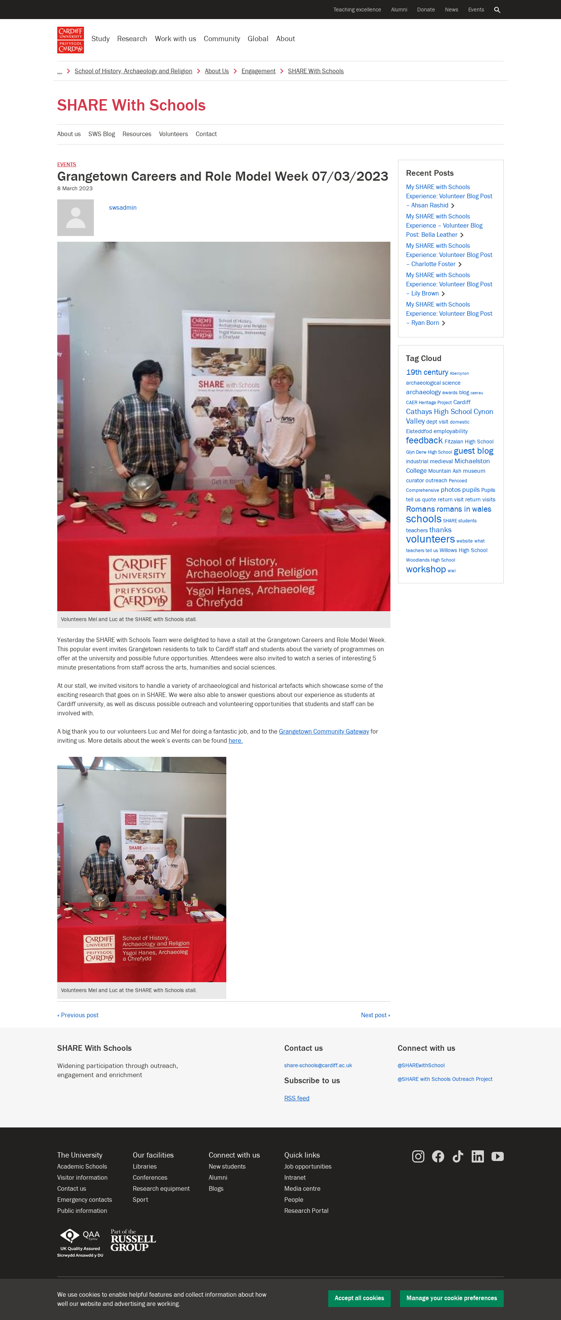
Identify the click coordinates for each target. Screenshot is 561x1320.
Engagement (259, 71)
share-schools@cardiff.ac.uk (318, 1065)
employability (451, 431)
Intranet (295, 1178)
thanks (440, 530)
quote (429, 499)
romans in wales (464, 509)
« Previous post (77, 1015)
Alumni (399, 9)
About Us (217, 71)
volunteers (430, 539)
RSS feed (297, 1098)
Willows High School (463, 550)
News (451, 9)
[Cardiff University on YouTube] (498, 1156)
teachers (417, 530)
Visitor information (82, 1178)
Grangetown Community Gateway (324, 731)
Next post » (375, 1015)
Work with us (175, 38)
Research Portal (306, 1211)
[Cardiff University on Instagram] (418, 1156)
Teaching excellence (357, 9)
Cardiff (462, 402)
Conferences (150, 1178)
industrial (417, 461)
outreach (436, 480)
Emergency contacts (84, 1200)
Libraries (145, 1167)
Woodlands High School (430, 560)
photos (451, 490)
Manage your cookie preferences (451, 1298)
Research (132, 38)
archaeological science (433, 383)
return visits (480, 499)
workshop (426, 569)
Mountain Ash (444, 471)
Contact (206, 134)
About (285, 38)
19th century (427, 372)
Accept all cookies (359, 1298)
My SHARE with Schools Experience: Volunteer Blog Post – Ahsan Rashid (449, 196)
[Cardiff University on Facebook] (438, 1156)
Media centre (302, 1189)
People (293, 1200)
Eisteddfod (419, 431)
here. (236, 741)
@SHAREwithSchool (421, 1065)
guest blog (473, 451)
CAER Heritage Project (429, 402)
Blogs (216, 1189)
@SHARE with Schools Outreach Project (445, 1079)
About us (69, 134)
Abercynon (459, 373)
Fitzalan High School (469, 441)
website (464, 541)
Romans (420, 509)
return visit (451, 499)
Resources (137, 134)
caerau (477, 393)
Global (258, 38)
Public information (82, 1211)
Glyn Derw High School (429, 452)
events (66, 164)
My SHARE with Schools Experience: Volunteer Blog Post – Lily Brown (449, 284)
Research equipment (161, 1189)
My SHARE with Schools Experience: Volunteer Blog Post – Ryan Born (449, 314)
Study (101, 38)
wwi (452, 570)
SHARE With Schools (316, 71)
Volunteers (173, 134)
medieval (441, 461)
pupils (471, 490)
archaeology (423, 392)
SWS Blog (102, 134)
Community (222, 38)
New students (227, 1167)
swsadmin (123, 208)
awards (450, 392)
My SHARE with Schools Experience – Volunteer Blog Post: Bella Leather (444, 226)
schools (424, 518)
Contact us (71, 1189)
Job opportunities (308, 1167)
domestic (459, 422)
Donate (426, 9)
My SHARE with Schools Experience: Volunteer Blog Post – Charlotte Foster (449, 255)
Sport (140, 1200)
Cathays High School (439, 412)
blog (464, 392)
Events (476, 9)
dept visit (437, 422)
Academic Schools (82, 1167)
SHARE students (460, 521)
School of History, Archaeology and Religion (133, 71)
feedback (424, 440)
